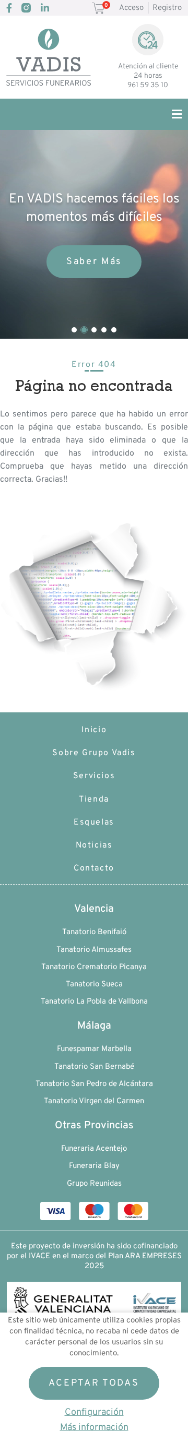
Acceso (131, 8)
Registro (167, 8)
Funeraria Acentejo (94, 1149)
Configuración (94, 1412)
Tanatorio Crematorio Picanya (94, 967)
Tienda (94, 799)
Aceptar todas (94, 1383)
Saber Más (94, 262)
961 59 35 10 (147, 85)
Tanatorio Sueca (94, 984)
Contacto (94, 868)
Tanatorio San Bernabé (94, 1067)
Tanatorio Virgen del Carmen (94, 1101)
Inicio (94, 730)
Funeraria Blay (94, 1166)
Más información (94, 1428)
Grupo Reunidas (94, 1184)
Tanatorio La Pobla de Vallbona (94, 1002)
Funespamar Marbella (94, 1049)
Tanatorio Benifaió (94, 932)
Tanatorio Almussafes (94, 950)
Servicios (94, 776)
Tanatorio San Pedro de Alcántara (94, 1084)
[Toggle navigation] (171, 114)
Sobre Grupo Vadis (93, 753)
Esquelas (94, 822)
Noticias (94, 845)
